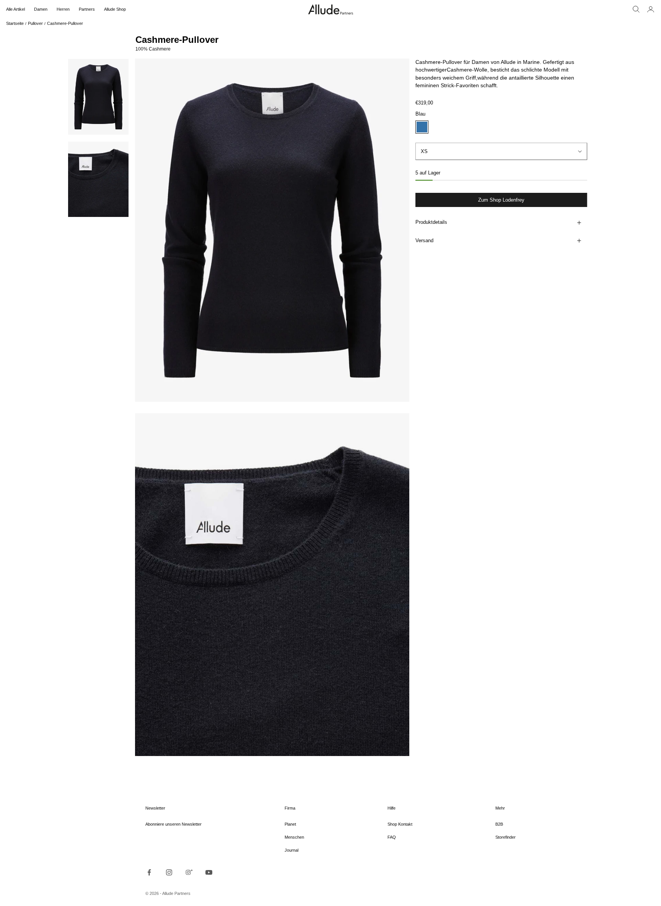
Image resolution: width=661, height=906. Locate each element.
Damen (40, 9)
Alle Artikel (15, 9)
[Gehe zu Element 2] (98, 179)
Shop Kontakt (399, 824)
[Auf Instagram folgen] (169, 872)
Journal (291, 850)
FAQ (391, 837)
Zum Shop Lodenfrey (501, 200)
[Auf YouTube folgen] (209, 872)
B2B (499, 824)
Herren (63, 9)
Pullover (35, 23)
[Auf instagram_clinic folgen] (189, 872)
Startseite (15, 23)
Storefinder (505, 837)
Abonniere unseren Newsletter (173, 824)
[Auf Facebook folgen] (149, 872)
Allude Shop (115, 9)
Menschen (294, 837)
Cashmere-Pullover (65, 23)
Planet (290, 824)
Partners (87, 9)
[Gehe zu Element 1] (98, 97)
